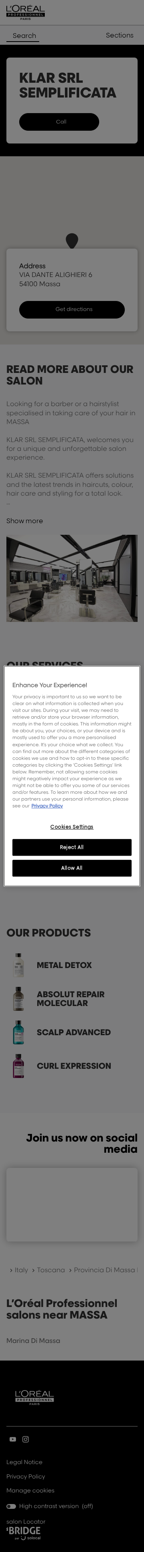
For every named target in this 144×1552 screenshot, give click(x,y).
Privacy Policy (47, 806)
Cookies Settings (72, 827)
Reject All (72, 847)
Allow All (72, 868)
